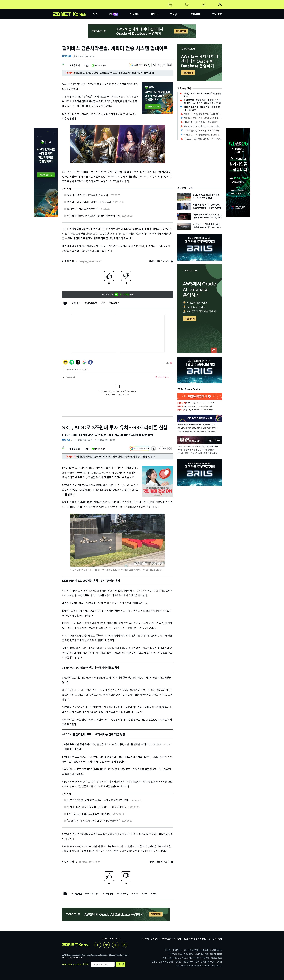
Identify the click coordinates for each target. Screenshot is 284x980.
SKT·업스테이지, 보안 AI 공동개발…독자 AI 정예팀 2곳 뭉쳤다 (98, 800)
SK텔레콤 (77, 893)
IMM (154, 893)
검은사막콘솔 (92, 302)
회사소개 (145, 938)
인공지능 (134, 14)
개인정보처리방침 (190, 938)
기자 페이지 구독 (100, 65)
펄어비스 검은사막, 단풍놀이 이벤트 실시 (87, 195)
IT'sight (174, 14)
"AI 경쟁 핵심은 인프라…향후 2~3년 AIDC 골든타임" (93, 820)
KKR (145, 893)
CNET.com (66, 957)
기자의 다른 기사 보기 (159, 261)
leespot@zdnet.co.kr (90, 261)
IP (104, 302)
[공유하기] (153, 65)
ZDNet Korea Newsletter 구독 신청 (75, 964)
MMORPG (114, 302)
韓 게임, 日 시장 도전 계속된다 (82, 208)
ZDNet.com (77, 957)
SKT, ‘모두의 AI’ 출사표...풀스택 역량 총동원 (89, 814)
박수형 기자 (75, 448)
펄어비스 (77, 302)
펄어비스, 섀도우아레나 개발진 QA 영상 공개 (89, 202)
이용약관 (203, 938)
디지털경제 (66, 56)
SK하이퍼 (108, 893)
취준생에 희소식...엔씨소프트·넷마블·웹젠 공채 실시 (93, 215)
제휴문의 (177, 938)
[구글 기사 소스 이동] (139, 65)
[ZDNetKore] (73, 8)
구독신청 (120, 964)
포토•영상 (217, 14)
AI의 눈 (154, 14)
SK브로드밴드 (93, 893)
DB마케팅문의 (166, 938)
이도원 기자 (75, 65)
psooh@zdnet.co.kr (89, 861)
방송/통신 (66, 439)
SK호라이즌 (123, 893)
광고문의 (154, 938)
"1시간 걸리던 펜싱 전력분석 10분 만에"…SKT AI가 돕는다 (97, 807)
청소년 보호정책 (215, 938)
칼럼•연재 (195, 14)
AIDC (136, 893)
